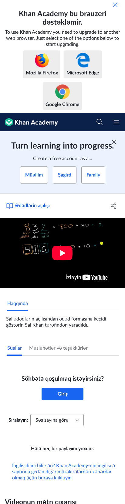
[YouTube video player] (62, 253)
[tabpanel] (62, 319)
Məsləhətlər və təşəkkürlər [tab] (58, 348)
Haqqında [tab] (17, 303)
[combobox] (57, 420)
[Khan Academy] (29, 122)
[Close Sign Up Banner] (114, 142)
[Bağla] (115, 5)
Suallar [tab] (14, 348)
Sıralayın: (18, 420)
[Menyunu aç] (116, 122)
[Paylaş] (113, 206)
